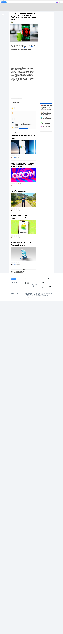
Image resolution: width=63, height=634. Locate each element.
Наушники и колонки (35, 279)
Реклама (49, 286)
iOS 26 (26, 278)
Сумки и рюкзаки (34, 287)
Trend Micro (24, 47)
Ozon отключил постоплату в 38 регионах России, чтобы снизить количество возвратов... (46, 114)
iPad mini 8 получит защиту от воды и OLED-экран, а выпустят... (45, 124)
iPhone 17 (26, 281)
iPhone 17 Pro (27, 282)
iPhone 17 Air (27, 283)
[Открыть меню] (3, 15)
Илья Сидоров (14, 157)
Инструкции (50, 279)
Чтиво (43, 286)
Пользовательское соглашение (15, 293)
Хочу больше (24, 269)
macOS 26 (26, 279)
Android (12, 98)
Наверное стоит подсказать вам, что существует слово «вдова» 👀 (46, 127)
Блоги (43, 282)
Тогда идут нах (45, 112)
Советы (49, 278)
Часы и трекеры (34, 284)
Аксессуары (44, 281)
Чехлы (33, 285)
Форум (43, 283)
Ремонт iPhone (50, 283)
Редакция (49, 285)
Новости (20, 98)
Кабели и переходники (35, 288)
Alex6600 (15, 112)
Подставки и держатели (35, 289)
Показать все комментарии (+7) (23, 128)
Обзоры (33, 278)
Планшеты (33, 283)
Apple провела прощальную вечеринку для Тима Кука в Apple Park (46, 129)
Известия (31, 46)
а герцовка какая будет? (45, 122)
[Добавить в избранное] (33, 22)
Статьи (43, 278)
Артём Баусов (14, 264)
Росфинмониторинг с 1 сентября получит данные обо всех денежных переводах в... (46, 110)
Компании (43, 284)
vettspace (15, 122)
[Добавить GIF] (14, 108)
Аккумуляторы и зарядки (35, 280)
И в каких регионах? (45, 117)
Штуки (33, 286)
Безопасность (16, 98)
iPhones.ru (27, 297)
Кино (42, 287)
